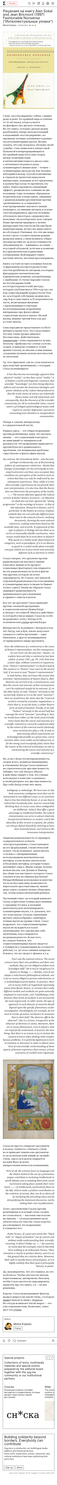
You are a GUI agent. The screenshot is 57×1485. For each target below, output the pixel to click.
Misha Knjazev (9, 25)
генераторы (10, 340)
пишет (7, 1300)
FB (26, 1473)
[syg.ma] (4, 3)
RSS (52, 1473)
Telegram (21, 1473)
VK (29, 1473)
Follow (18, 1328)
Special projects (14, 1357)
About (19, 1467)
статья (25, 622)
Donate (12, 3)
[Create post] (38, 3)
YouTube (42, 1473)
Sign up (9, 1467)
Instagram (34, 1473)
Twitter (48, 1473)
